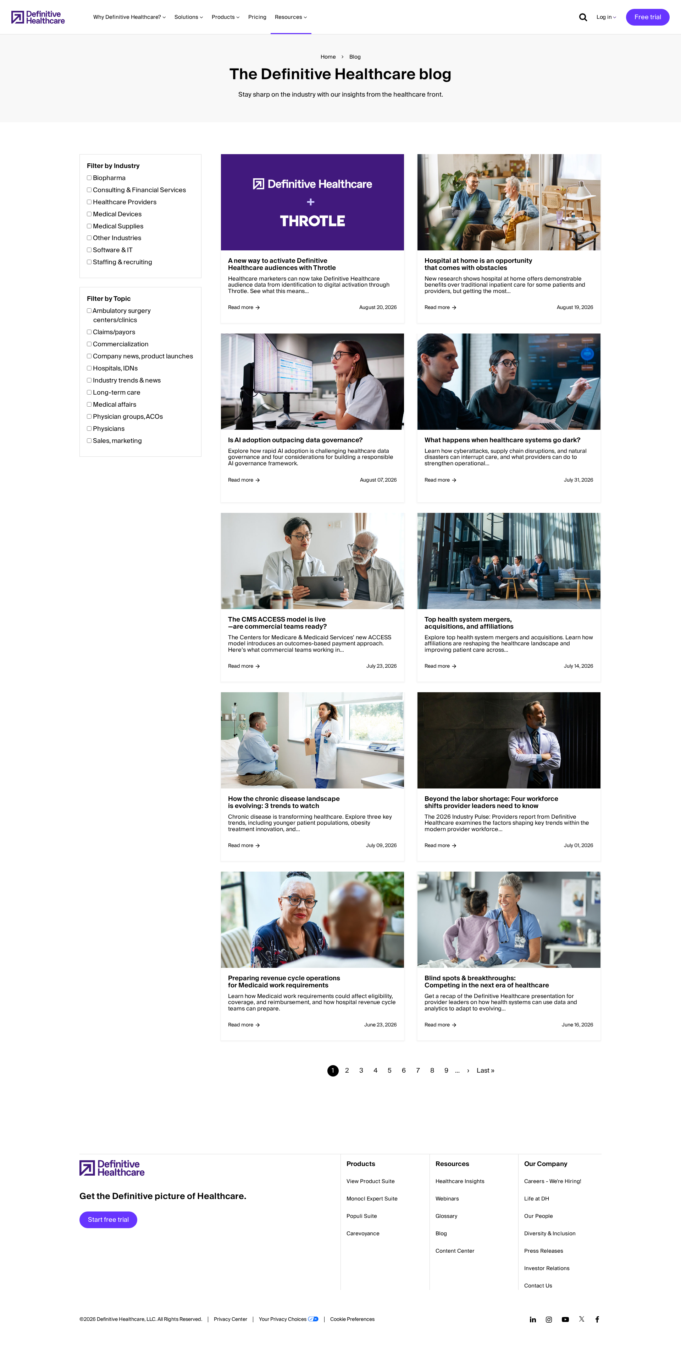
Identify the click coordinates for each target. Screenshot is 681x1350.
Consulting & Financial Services (139, 190)
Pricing (257, 17)
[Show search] (581, 17)
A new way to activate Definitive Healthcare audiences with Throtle (282, 264)
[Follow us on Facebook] (597, 1319)
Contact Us (538, 1286)
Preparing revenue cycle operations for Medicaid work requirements (284, 982)
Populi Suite (362, 1216)
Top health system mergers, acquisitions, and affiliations (469, 623)
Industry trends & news (127, 380)
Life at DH (536, 1199)
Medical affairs (114, 404)
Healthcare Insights (460, 1181)
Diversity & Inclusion (550, 1233)
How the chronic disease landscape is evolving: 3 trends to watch (284, 803)
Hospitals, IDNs (115, 368)
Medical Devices (117, 214)
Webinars (447, 1199)
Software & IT (113, 250)
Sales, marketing (117, 440)
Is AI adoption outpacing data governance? (295, 440)
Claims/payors (114, 332)
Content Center (455, 1251)
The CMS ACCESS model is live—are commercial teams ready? (277, 623)
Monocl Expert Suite (372, 1199)
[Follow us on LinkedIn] (532, 1319)
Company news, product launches (143, 356)
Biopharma (109, 178)
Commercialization (121, 344)
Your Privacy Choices (282, 1319)
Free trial (648, 17)
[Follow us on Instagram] (548, 1319)
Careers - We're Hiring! (552, 1181)
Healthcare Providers (124, 202)
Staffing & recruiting (122, 262)
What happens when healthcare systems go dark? (502, 440)
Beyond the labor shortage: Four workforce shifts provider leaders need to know (491, 803)
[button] (340, 632)
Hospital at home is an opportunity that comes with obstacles (478, 264)
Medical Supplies (118, 226)
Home (328, 56)
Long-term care (116, 392)
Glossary (446, 1216)
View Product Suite (371, 1181)
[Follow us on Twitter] (581, 1319)
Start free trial (108, 1219)
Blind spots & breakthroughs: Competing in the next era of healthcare (487, 982)
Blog (441, 1233)
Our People (538, 1216)
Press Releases (543, 1251)
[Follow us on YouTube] (565, 1319)
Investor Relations (547, 1268)
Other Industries (117, 238)
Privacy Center (230, 1319)
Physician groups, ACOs (128, 416)
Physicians (108, 428)
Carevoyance (363, 1233)
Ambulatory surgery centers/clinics (122, 315)
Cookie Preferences (352, 1319)
